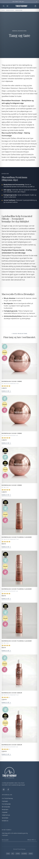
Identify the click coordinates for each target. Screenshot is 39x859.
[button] (6, 386)
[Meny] (7, 6)
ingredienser (10, 10)
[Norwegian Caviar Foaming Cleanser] (19, 517)
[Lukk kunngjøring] (36, 1)
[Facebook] (8, 789)
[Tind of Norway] (21, 6)
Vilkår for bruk (6, 815)
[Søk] (3, 6)
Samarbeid (5, 818)
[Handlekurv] (35, 6)
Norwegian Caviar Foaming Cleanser (17, 537)
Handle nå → (6, 391)
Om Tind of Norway (7, 798)
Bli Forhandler (6, 807)
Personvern (5, 809)
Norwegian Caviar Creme (12, 381)
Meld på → (32, 839)
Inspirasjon (5, 801)
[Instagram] (3, 789)
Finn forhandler (6, 804)
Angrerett (4, 812)
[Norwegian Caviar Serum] (19, 672)
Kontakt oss (5, 820)
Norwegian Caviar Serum (12, 693)
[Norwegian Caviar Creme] (19, 361)
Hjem (3, 10)
